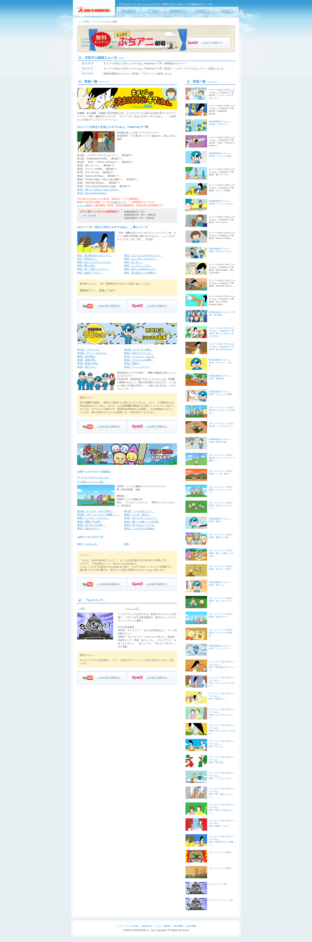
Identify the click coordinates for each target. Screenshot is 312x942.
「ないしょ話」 (132, 608)
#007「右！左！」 (133, 262)
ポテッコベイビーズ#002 (220, 852)
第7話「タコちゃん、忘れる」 (140, 356)
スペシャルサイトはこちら (95, 477)
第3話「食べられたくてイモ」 (140, 525)
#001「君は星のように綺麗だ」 (140, 272)
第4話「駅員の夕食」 (88, 363)
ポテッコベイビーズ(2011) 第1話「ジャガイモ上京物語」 (221, 632)
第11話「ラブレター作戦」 (138, 349)
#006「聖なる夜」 (86, 265)
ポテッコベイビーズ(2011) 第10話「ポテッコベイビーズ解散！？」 (222, 458)
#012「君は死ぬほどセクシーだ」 (95, 255)
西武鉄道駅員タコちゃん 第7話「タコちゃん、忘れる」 (220, 362)
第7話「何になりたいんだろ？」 (141, 518)
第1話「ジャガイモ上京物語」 (140, 528)
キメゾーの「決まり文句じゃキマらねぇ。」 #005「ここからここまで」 (222, 775)
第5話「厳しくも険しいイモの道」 (142, 521)
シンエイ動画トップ (86, 22)
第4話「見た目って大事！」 (92, 525)
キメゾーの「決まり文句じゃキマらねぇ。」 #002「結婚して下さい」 (222, 823)
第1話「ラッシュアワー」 (137, 367)
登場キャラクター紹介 (92, 482)
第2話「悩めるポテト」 (89, 528)
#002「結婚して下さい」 (90, 272)
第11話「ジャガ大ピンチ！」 (139, 511)
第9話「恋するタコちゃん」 (138, 353)
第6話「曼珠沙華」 (87, 360)
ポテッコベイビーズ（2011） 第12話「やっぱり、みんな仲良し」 (222, 410)
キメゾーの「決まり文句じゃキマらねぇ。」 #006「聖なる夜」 (222, 759)
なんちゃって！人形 (218, 884)
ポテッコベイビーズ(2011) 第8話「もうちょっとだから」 (221, 489)
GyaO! (84, 45)
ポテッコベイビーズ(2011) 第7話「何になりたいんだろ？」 (221, 505)
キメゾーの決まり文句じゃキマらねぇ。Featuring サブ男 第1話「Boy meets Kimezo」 (222, 346)
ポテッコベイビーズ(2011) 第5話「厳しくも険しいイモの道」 (221, 553)
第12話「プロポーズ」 (89, 349)
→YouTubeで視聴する (164, 42)
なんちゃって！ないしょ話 (221, 900)
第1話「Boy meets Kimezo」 (92, 193)
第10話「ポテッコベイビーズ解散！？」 (98, 514)
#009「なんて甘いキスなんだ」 (140, 258)
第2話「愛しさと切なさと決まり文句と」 (99, 189)
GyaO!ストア (118, 202)
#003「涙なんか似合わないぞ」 (140, 269)
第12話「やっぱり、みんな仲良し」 (96, 511)
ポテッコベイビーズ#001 (220, 868)
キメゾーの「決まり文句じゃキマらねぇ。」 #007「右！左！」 (222, 744)
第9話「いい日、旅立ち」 (137, 514)
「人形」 (81, 608)
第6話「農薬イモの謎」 (89, 521)
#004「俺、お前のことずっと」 (93, 269)
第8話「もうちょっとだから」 (93, 518)
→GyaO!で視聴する (211, 42)
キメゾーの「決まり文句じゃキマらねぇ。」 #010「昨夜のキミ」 (222, 696)
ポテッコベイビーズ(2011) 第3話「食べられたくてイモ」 (221, 601)
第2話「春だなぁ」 (87, 367)
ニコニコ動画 (84, 205)
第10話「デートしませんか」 (92, 353)
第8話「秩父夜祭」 (87, 356)
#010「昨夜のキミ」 (88, 258)
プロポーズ (147, 73)
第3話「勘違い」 (133, 363)
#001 (126, 544)
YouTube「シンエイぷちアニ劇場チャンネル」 (106, 42)
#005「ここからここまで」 (138, 265)
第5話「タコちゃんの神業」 (138, 360)
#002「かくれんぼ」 (88, 544)
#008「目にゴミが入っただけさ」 (95, 262)
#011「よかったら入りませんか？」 (143, 255)
